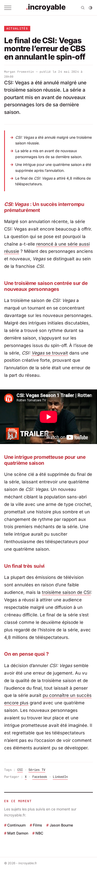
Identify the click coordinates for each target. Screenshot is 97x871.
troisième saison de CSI (66, 592)
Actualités (17, 28)
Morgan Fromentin (19, 71)
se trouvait (56, 353)
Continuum (16, 825)
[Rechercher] (82, 7)
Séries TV (36, 770)
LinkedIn (60, 777)
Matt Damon (17, 833)
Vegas (38, 353)
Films (37, 825)
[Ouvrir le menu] (7, 7)
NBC (39, 833)
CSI (20, 770)
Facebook (39, 777)
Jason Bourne (61, 825)
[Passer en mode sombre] (90, 7)
